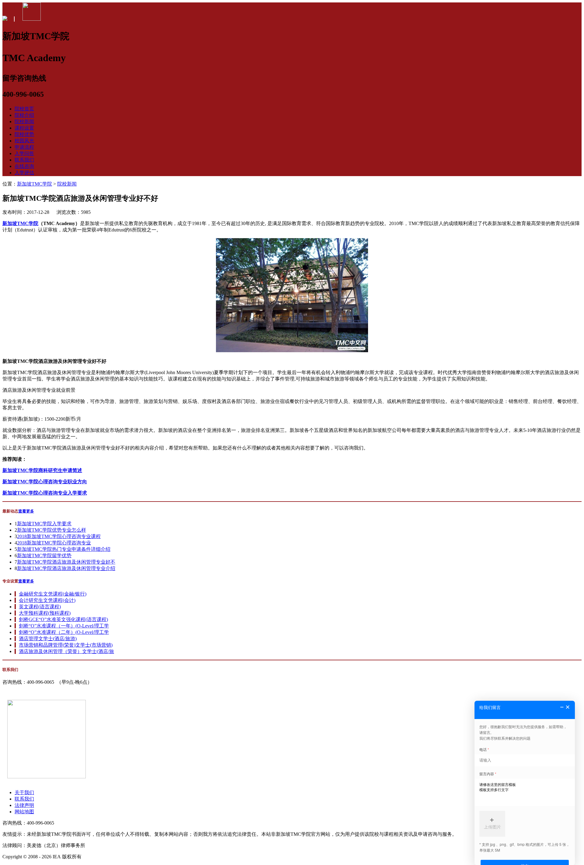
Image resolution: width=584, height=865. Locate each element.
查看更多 (26, 511)
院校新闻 (24, 121)
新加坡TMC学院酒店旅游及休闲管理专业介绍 (66, 568)
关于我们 (24, 792)
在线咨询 (24, 166)
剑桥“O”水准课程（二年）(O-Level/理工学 (64, 632)
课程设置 (24, 127)
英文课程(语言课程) (40, 606)
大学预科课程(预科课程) (45, 613)
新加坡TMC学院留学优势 (44, 555)
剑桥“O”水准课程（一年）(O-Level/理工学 (64, 625)
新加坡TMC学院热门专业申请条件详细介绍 (63, 549)
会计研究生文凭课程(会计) (47, 600)
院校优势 (24, 134)
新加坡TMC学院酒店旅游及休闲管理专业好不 (66, 562)
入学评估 (24, 172)
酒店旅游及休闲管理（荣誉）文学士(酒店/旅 (66, 651)
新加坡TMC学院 (34, 183)
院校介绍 (24, 115)
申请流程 (24, 147)
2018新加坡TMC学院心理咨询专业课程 (59, 536)
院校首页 (24, 108)
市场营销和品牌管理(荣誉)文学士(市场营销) (66, 645)
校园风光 (24, 140)
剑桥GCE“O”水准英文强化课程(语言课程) (63, 619)
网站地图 (24, 811)
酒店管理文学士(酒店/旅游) (48, 638)
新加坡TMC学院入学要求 (44, 523)
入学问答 (24, 153)
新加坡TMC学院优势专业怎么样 (51, 530)
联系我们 (24, 159)
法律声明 (24, 805)
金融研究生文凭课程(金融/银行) (52, 593)
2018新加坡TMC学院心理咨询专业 (54, 542)
